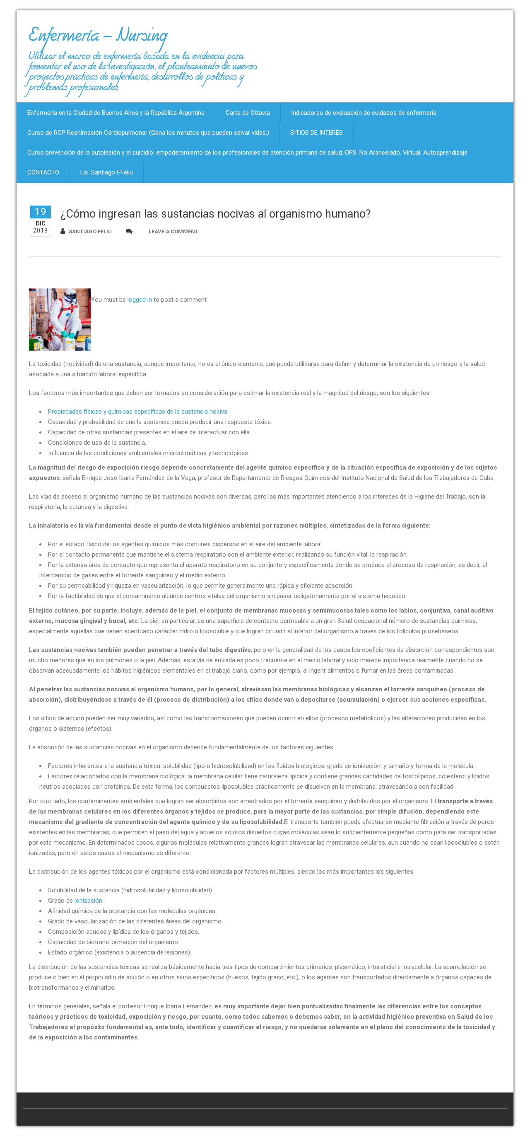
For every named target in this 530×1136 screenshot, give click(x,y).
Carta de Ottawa (248, 112)
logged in (140, 299)
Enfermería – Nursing (98, 39)
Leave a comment (173, 231)
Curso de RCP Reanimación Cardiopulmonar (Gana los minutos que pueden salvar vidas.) (148, 132)
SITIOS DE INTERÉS (316, 132)
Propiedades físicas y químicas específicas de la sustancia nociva (137, 411)
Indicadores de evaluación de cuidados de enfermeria (363, 112)
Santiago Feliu (90, 231)
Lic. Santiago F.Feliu (106, 172)
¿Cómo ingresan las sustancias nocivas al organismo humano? (215, 213)
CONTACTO (43, 172)
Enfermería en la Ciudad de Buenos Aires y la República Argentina (116, 112)
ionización (88, 900)
